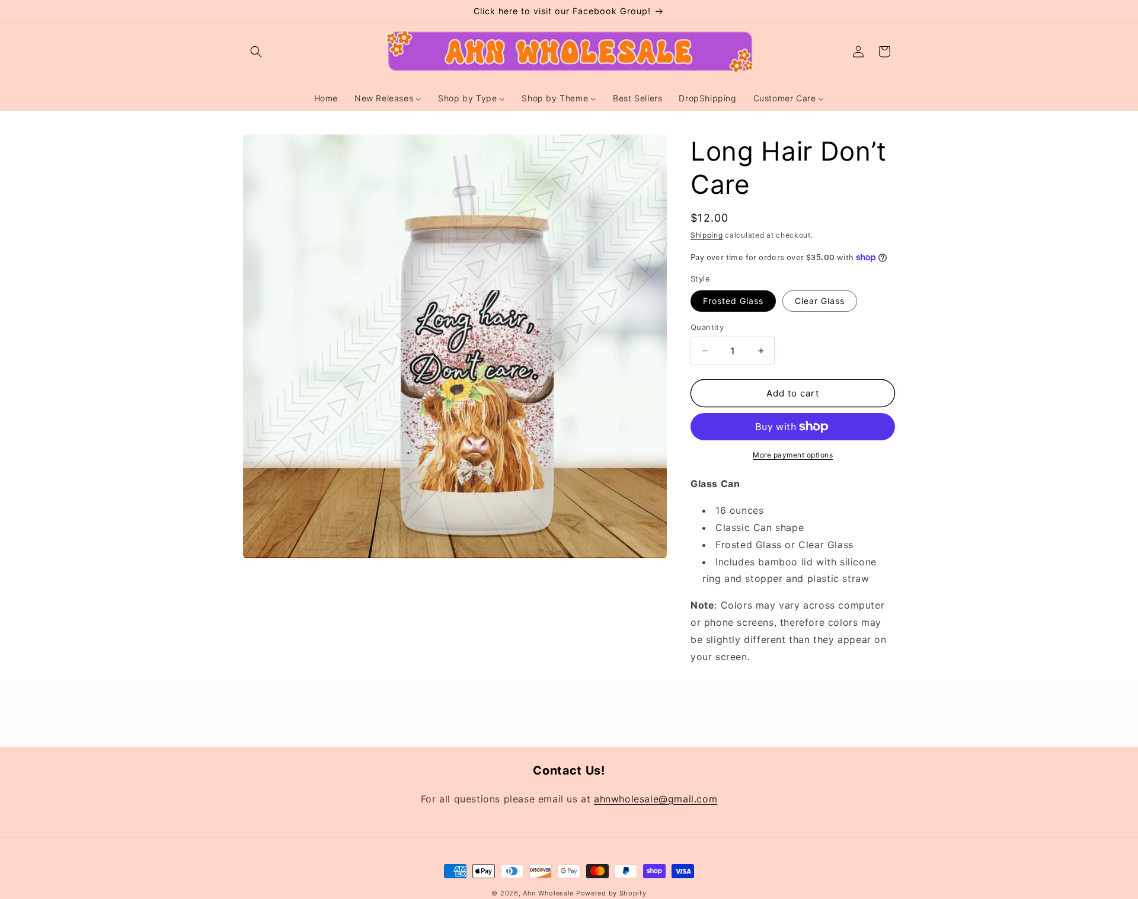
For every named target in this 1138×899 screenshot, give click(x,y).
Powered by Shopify (611, 893)
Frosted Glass (733, 301)
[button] (256, 52)
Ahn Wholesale (548, 893)
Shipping (707, 235)
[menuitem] (326, 98)
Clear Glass (820, 301)
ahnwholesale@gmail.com (655, 798)
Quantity (707, 327)
